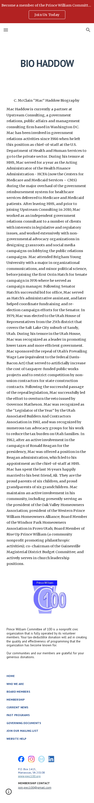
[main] (47, 63)
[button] (6, 29)
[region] (47, 11)
